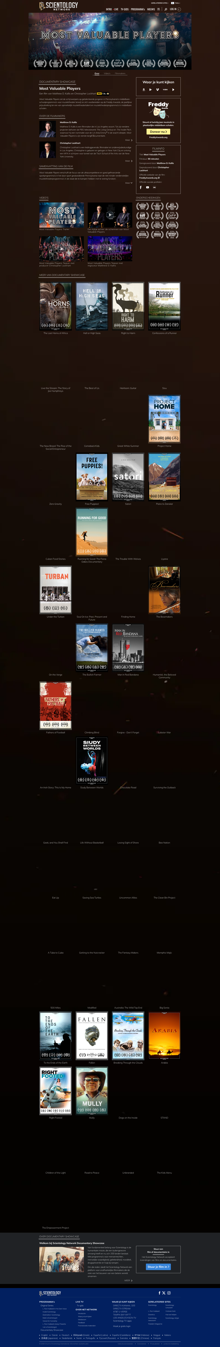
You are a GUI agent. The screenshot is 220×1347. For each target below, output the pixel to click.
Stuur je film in (158, 1267)
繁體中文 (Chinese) (140, 1338)
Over (97, 73)
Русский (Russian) (107, 1338)
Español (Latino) (101, 1335)
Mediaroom (82, 1319)
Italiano (167, 1335)
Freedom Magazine (155, 1324)
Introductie (82, 1313)
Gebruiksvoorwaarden (125, 1344)
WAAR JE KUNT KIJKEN (123, 1302)
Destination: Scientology (51, 1315)
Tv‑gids (80, 1305)
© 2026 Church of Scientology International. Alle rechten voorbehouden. (64, 1344)
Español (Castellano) (121, 1335)
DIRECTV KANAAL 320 (124, 1305)
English (44, 1335)
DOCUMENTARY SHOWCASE (57, 81)
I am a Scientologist (50, 1327)
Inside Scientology (49, 1312)
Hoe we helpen (171, 1315)
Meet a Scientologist (50, 1318)
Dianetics (151, 1315)
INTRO (109, 9)
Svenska (124, 1338)
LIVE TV (80, 1302)
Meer (127, 140)
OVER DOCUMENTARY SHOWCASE (59, 1236)
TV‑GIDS (124, 9)
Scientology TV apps (122, 1320)
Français (157, 1338)
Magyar (156, 1335)
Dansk (55, 1335)
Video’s (107, 73)
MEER (127, 1280)
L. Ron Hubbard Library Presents (54, 1324)
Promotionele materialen (87, 1326)
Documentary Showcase (52, 1330)
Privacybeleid (154, 1344)
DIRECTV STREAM (121, 1308)
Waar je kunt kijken (85, 1316)
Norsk (79, 1338)
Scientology (152, 1305)
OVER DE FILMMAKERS (52, 115)
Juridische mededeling (171, 1344)
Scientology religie (172, 1318)
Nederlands (67, 1338)
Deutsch (65, 1335)
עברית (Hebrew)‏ (142, 1335)
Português (90, 1338)
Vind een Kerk (170, 1311)
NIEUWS (151, 9)
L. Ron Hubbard (153, 1311)
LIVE (116, 9)
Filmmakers (120, 73)
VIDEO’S (43, 197)
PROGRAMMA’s (138, 9)
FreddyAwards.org (158, 137)
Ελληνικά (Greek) (81, 1335)
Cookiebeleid (141, 1344)
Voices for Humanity (50, 1321)
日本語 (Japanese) (49, 1338)
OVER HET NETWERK (86, 1309)
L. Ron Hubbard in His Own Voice (55, 1309)
